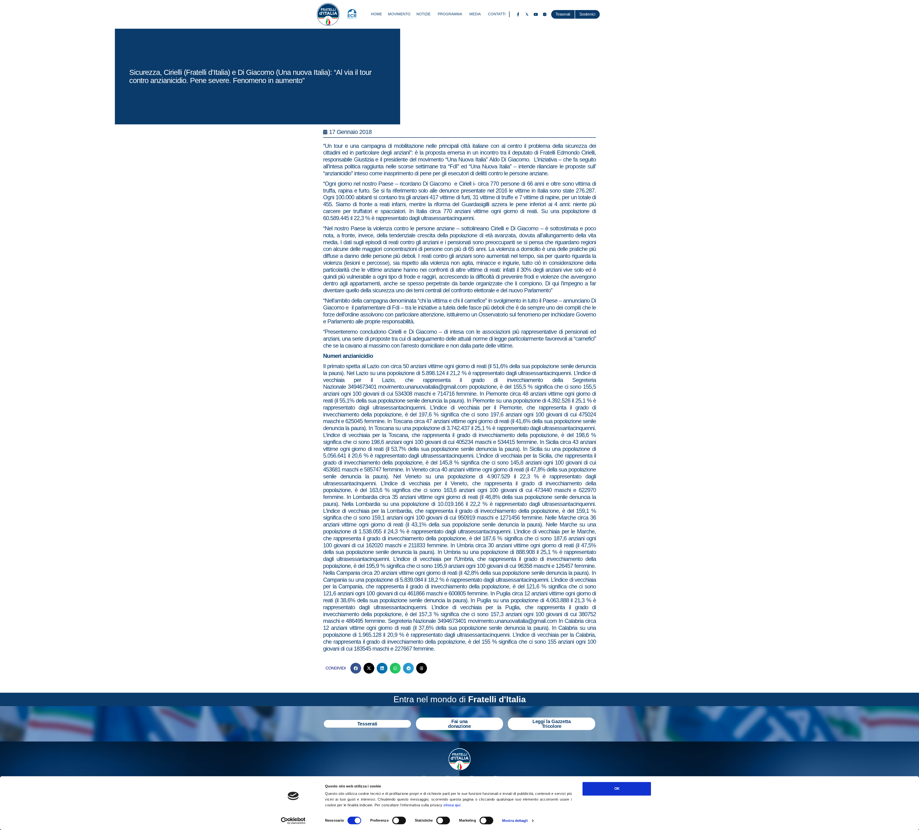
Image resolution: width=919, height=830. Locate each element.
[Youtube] (536, 14)
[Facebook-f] (518, 14)
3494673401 (362, 386)
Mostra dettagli (515, 821)
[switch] (399, 820)
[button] (355, 668)
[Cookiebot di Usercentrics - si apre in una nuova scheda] (293, 820)
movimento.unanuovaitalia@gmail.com (422, 386)
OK (616, 788)
